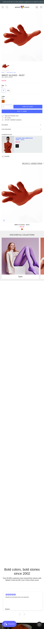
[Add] (17, 146)
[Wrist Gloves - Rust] (22, 194)
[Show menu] (3, 7)
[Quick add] (4, 220)
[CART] (41, 7)
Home (3, 72)
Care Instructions (6, 129)
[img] (23, 594)
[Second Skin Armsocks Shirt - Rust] (8, 144)
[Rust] (22, 229)
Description (5, 125)
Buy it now (22, 111)
